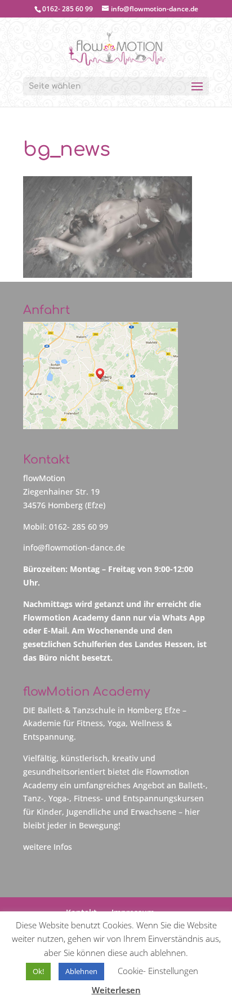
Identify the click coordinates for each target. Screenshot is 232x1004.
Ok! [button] (38, 971)
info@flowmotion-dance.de (74, 547)
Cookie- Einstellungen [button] (158, 970)
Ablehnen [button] (81, 971)
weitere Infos (47, 846)
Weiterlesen (116, 990)
